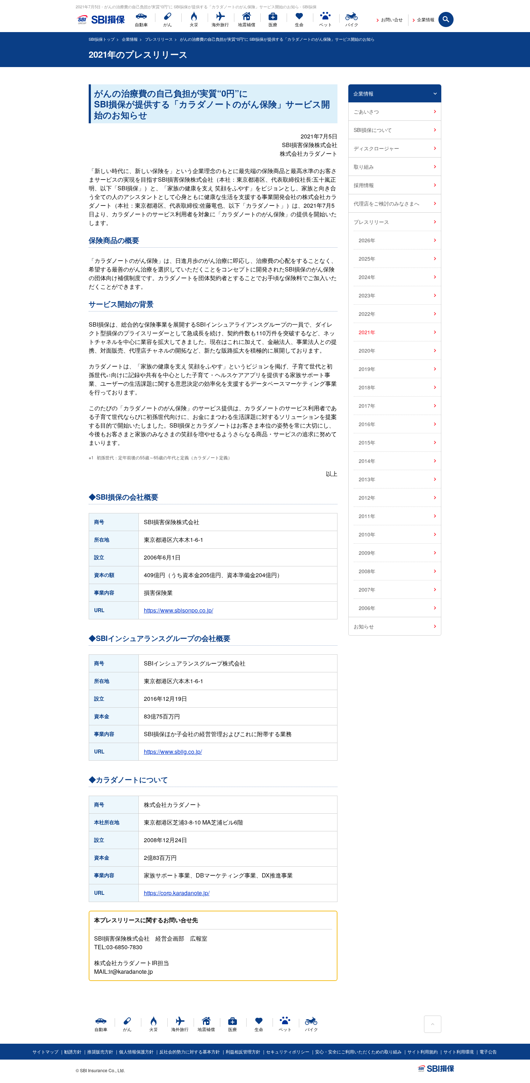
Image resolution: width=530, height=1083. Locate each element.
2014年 (367, 460)
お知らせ (364, 626)
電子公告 (488, 1051)
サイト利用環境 (458, 1051)
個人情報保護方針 (136, 1051)
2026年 (367, 240)
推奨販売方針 (100, 1051)
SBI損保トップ (102, 39)
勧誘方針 (72, 1051)
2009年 (367, 552)
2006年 (367, 607)
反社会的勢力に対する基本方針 (189, 1051)
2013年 (367, 479)
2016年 (367, 424)
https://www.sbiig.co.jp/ (173, 751)
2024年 (367, 276)
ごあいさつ (366, 111)
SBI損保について (373, 129)
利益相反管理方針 (243, 1051)
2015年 (367, 442)
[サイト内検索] (446, 20)
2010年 (367, 534)
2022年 (367, 313)
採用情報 (364, 185)
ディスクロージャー (376, 148)
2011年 (367, 516)
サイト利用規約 (422, 1051)
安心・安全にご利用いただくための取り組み (358, 1051)
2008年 (367, 571)
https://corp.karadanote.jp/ (176, 893)
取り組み (364, 166)
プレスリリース (159, 39)
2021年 (367, 332)
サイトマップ (45, 1051)
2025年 (367, 258)
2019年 (367, 368)
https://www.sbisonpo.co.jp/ (178, 610)
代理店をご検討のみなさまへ (386, 203)
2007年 (367, 589)
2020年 (367, 350)
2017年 (367, 405)
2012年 (367, 497)
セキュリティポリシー (287, 1051)
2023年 (367, 295)
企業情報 (130, 39)
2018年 (367, 387)
